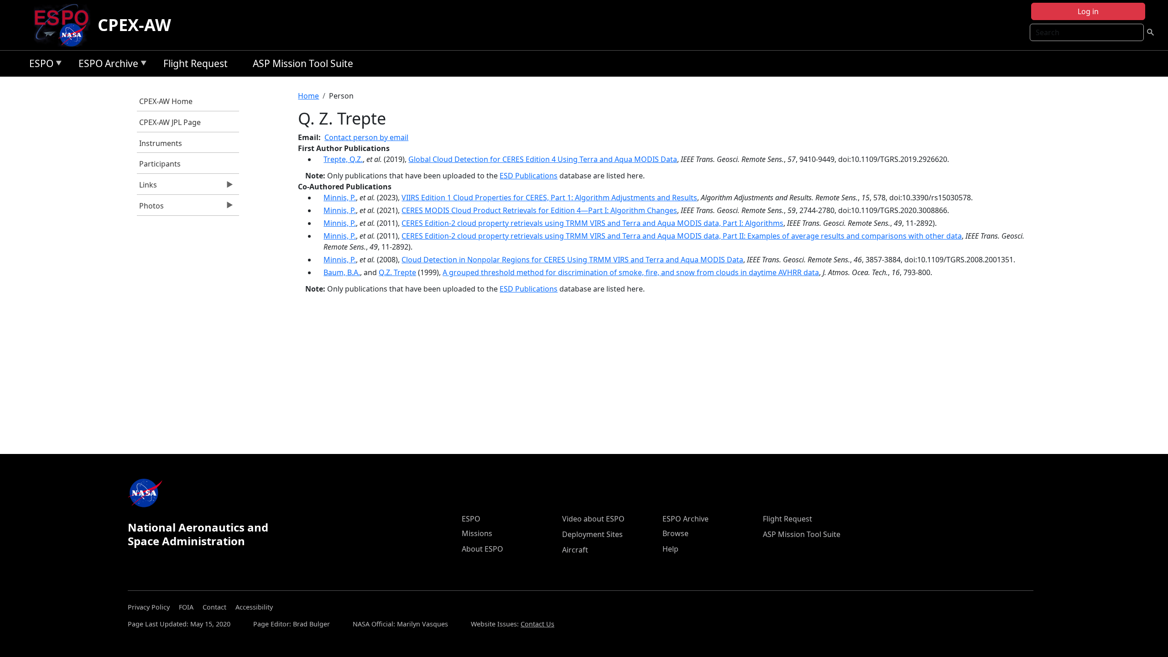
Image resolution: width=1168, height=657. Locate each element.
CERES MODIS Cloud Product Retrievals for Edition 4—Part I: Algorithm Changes (539, 210)
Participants (160, 164)
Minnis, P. (339, 198)
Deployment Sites (592, 534)
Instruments (160, 143)
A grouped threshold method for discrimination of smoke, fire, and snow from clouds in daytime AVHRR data (631, 272)
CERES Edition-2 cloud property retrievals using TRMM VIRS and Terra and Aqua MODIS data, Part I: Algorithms (592, 223)
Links (147, 187)
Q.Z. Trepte (397, 272)
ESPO (39, 65)
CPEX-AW (134, 25)
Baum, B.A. (341, 272)
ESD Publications (529, 176)
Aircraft (575, 550)
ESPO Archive (106, 65)
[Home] (65, 25)
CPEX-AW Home (166, 101)
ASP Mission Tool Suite (303, 63)
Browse (675, 533)
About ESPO (482, 549)
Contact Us (537, 624)
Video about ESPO (593, 519)
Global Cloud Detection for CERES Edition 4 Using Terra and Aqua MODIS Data (542, 159)
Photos (150, 208)
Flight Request (195, 63)
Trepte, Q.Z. (343, 159)
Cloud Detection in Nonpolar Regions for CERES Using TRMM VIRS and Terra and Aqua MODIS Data (572, 260)
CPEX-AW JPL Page (170, 122)
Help (670, 549)
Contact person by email (366, 137)
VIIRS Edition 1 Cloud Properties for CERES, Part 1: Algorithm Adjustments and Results (549, 198)
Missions (477, 533)
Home (308, 96)
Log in (1088, 11)
